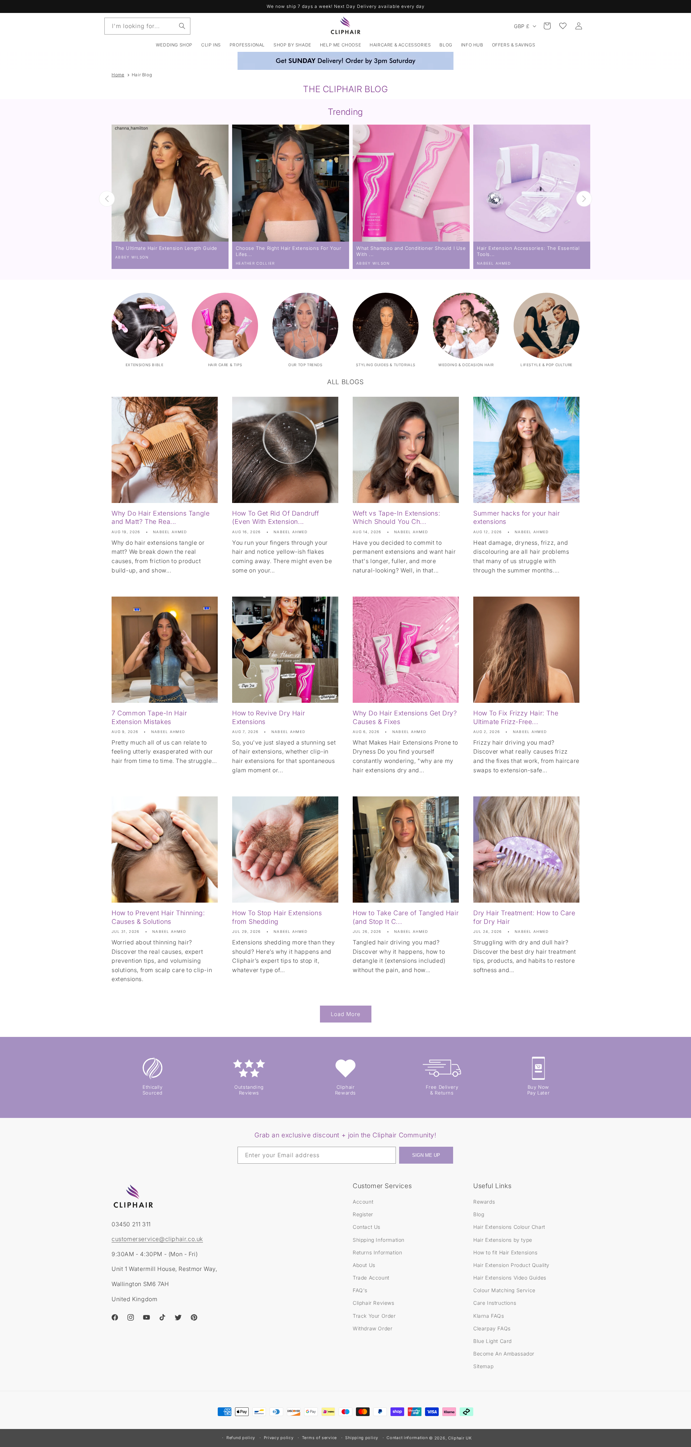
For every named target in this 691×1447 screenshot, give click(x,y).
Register (363, 1214)
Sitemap (483, 1366)
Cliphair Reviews (373, 1303)
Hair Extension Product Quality (511, 1265)
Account (363, 1202)
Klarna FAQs (488, 1316)
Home (118, 74)
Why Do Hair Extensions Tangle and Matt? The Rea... (160, 517)
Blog (478, 1214)
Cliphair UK (460, 1438)
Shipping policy (361, 1437)
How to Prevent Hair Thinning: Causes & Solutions (158, 917)
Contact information (407, 1437)
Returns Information (377, 1252)
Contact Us (366, 1227)
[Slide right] (584, 199)
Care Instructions (494, 1303)
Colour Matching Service (504, 1290)
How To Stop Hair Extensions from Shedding (277, 917)
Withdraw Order (372, 1328)
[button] (211, 45)
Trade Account (371, 1278)
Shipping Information (379, 1240)
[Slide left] (107, 199)
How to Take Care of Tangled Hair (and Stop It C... (406, 917)
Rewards (484, 1202)
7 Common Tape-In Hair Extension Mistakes (149, 717)
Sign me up (426, 1155)
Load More (346, 1014)
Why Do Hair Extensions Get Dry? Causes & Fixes (405, 717)
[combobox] (147, 26)
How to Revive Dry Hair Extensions (268, 717)
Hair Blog (142, 74)
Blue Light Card (492, 1341)
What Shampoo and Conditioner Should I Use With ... (411, 251)
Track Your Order (374, 1316)
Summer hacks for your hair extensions (516, 517)
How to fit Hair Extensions (505, 1252)
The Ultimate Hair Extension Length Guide (166, 248)
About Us (364, 1265)
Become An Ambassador (503, 1354)
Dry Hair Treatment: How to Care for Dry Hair (524, 917)
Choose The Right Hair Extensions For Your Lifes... (289, 251)
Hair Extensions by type (502, 1240)
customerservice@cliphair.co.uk (157, 1238)
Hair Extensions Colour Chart (509, 1227)
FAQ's (360, 1290)
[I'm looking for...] (182, 26)
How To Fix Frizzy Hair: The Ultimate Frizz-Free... (515, 717)
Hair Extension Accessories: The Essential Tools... (528, 251)
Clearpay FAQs (492, 1328)
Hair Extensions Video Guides (509, 1278)
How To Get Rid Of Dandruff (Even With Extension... (275, 517)
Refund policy (240, 1437)
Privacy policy (279, 1437)
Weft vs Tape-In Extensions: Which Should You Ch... (396, 517)
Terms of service (319, 1437)
